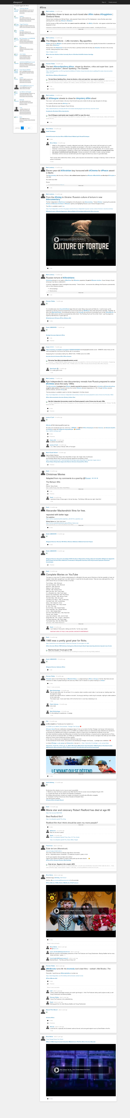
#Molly (90, 23)
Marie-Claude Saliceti (52, 452)
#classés (49, 429)
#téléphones (105, 559)
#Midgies (59, 43)
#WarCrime (68, 280)
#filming (65, 103)
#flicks (56, 646)
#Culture (51, 75)
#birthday (57, 877)
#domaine (108, 427)
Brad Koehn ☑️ (54, 368)
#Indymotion (70, 743)
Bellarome (53, 830)
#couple (57, 800)
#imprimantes (94, 560)
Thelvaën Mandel (24, 8)
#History (56, 75)
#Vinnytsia (111, 175)
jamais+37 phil (50, 417)
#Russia (68, 386)
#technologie (49, 560)
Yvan (21, 107)
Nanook (52, 1026)
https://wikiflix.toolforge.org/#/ (53, 431)
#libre (23, 33)
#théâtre (31, 43)
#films (32, 11)
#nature (21, 66)
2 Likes (52, 161)
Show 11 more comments (53, 687)
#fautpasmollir (23, 94)
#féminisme (22, 82)
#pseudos (101, 560)
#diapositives (82, 559)
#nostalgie (66, 559)
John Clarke (23, 54)
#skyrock (92, 559)
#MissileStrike (97, 175)
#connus (100, 427)
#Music (48, 1042)
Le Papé (22, 30)
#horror (71, 54)
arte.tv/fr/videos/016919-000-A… (54, 851)
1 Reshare (51, 89)
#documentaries (54, 397)
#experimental (58, 1042)
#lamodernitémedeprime (25, 112)
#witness (64, 646)
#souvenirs (60, 559)
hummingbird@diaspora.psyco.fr (59, 958)
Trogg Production (24, 24)
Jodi (51, 991)
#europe (21, 50)
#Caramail (107, 560)
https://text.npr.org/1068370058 (54, 813)
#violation (100, 386)
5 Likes (51, 1020)
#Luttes (110, 745)
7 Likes (51, 321)
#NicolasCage (67, 860)
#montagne (30, 102)
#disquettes (79, 560)
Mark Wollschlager (55, 690)
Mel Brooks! (63, 877)
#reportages (22, 96)
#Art (47, 75)
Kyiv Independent (64, 240)
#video (61, 54)
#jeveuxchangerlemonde (25, 113)
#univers (22, 121)
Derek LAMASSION (51, 327)
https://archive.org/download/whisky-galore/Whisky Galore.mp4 (62, 523)
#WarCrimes (61, 202)
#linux (25, 11)
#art (20, 33)
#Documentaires (58, 747)
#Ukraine (79, 388)
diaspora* (18, 2)
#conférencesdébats (24, 43)
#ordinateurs (71, 560)
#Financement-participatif (92, 747)
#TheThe (79, 1042)
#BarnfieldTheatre (56, 312)
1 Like (50, 31)
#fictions (70, 541)
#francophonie (27, 20)
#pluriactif (22, 104)
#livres (24, 88)
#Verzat (48, 745)
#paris (28, 11)
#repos (91, 541)
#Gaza (51, 462)
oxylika (21, 77)
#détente (80, 541)
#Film (51, 860)
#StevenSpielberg (61, 66)
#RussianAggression (61, 211)
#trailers (57, 54)
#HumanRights (72, 211)
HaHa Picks (63, 912)
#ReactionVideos (72, 679)
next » (29, 128)
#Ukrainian (66, 170)
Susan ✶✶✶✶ (50, 347)
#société (29, 82)
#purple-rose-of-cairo (106, 646)
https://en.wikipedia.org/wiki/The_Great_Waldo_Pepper (64, 840)
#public (113, 427)
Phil (47, 721)
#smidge (90, 54)
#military (104, 388)
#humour (53, 541)
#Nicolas (48, 425)
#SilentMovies (110, 312)
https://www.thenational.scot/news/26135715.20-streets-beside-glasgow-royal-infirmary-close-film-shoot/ (72, 108)
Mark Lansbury (50, 11)
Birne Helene (49, 128)
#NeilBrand (86, 310)
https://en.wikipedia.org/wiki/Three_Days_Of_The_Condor (64, 837)
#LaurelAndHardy (64, 309)
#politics (25, 57)
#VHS (70, 559)
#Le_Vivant (53, 745)
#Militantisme (49, 747)
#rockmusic (22, 65)
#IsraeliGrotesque (84, 136)
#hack (28, 88)
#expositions (30, 41)
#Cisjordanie (57, 462)
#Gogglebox (106, 14)
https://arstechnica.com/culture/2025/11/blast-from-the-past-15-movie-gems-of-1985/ (67, 643)
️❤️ (50, 948)
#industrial (65, 1042)
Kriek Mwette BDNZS (25, 70)
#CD (89, 560)
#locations (75, 559)
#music (21, 57)
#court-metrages (26, 27)
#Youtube (48, 679)
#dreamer (22, 49)
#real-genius (70, 646)
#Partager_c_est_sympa (57, 743)
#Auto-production (72, 747)
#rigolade (28, 72)
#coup (62, 389)
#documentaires (29, 96)
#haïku (32, 72)
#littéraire (24, 72)
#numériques (49, 562)
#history (66, 397)
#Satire (61, 883)
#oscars (69, 356)
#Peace (104, 170)
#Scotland (76, 54)
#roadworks (49, 111)
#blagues (48, 541)
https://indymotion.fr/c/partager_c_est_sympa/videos (95, 743)
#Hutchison (56, 45)
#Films (62, 318)
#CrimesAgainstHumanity (83, 211)
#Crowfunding (81, 747)
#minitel (56, 560)
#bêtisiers (75, 541)
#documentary (52, 175)
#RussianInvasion (51, 211)
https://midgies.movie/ (51, 52)
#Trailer (48, 43)
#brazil (84, 646)
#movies (33, 120)
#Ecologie (74, 745)
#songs (96, 679)
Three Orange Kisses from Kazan (54, 1039)
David (47, 471)
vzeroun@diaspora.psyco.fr (27, 85)
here (63, 206)
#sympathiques (69, 429)
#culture (99, 280)
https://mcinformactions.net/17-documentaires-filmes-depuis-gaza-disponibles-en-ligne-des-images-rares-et (73, 460)
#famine (69, 462)
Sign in (104, 2)
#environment (23, 58)
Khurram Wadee (50, 63)
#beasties (97, 47)
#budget (48, 335)
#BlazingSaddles (65, 973)
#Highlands (59, 47)
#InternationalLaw (110, 386)
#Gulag (58, 197)
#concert (22, 41)
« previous (17, 128)
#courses (53, 335)
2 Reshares (52, 436)
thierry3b (22, 99)
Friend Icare (49, 845)
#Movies (52, 883)
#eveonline (22, 13)
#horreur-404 (60, 541)
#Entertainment (62, 75)
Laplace (22, 16)
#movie (53, 356)
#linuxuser (25, 66)
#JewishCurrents (50, 136)
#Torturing (49, 280)
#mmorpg (22, 11)
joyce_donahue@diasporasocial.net (61, 880)
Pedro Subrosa (54, 704)
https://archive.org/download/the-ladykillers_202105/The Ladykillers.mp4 (64, 519)
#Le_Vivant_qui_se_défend (64, 745)
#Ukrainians (68, 277)
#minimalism (27, 49)
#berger (21, 102)
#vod (31, 94)
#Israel (70, 136)
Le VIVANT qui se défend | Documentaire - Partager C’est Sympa (63, 726)
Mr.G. (21, 117)
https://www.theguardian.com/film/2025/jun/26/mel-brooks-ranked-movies (64, 976)
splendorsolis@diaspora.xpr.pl (27, 62)
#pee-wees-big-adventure (93, 646)
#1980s (52, 1042)
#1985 (60, 646)
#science (28, 58)
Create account (113, 2)
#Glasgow (54, 98)
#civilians (60, 203)
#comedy (65, 54)
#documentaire (26, 110)
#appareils (111, 559)
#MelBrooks (66, 883)
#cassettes (98, 559)
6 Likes (51, 1098)
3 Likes (51, 139)
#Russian (90, 175)
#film (90, 14)
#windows (85, 560)
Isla (20, 46)
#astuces (59, 667)
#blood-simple (78, 646)
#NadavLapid (75, 136)
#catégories (61, 429)
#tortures (74, 462)
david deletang (50, 782)
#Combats (105, 745)
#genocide (64, 462)
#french (62, 800)
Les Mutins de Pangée (25, 92)
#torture (48, 203)
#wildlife (81, 54)
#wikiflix (78, 429)
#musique (22, 20)
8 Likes (51, 939)
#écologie (32, 19)
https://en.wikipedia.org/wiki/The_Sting (56, 819)
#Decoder (93, 1042)
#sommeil (86, 541)
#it (26, 88)
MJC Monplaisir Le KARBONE (27, 38)
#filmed (63, 21)
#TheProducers (74, 883)
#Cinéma (56, 860)
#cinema (57, 356)
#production (65, 111)
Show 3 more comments (53, 943)
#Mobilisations (98, 745)
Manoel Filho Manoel (52, 1010)
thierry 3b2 (53, 440)
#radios (88, 559)
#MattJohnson (72, 1042)
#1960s (57, 883)
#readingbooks (31, 65)
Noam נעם (55, 948)
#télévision (65, 560)
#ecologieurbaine (27, 80)
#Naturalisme (81, 745)
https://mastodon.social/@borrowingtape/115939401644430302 (63, 349)
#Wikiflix (74, 427)
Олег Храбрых (63, 1070)
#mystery (80, 98)
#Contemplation (89, 745)
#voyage (25, 102)
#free (74, 397)
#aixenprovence (23, 19)
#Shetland (69, 21)
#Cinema (93, 170)
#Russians (76, 280)
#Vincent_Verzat (50, 729)
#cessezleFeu (80, 462)
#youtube (33, 27)
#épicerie (58, 335)
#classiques (90, 427)
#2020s (66, 136)
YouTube (71, 240)
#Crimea (50, 384)
